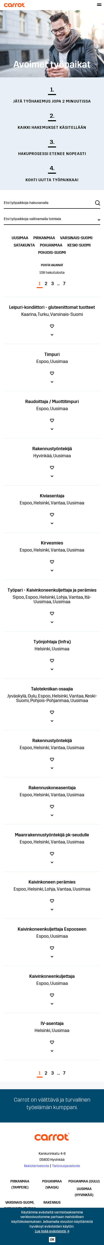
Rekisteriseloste (36, 1166)
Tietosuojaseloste (66, 1166)
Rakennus (52, 1202)
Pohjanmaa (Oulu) (84, 1181)
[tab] (52, 320)
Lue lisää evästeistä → (52, 1231)
